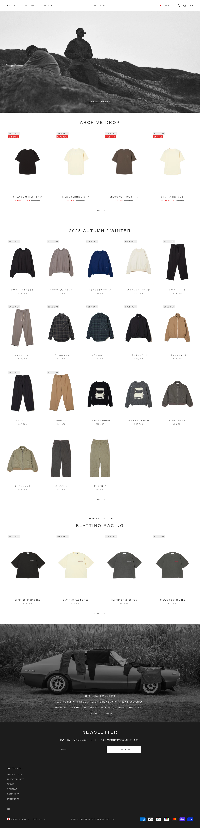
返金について (13, 799)
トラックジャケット (138, 355)
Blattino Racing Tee (27, 600)
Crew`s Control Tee (172, 600)
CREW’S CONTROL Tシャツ (27, 197)
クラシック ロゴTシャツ (172, 197)
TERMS (10, 784)
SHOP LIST (49, 5)
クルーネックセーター (100, 420)
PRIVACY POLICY (15, 779)
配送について (13, 794)
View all (100, 210)
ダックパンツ (61, 486)
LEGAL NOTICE (14, 774)
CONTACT (12, 789)
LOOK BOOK (30, 5)
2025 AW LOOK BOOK (100, 101)
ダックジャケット (177, 420)
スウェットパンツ (177, 290)
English (37, 819)
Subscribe (123, 749)
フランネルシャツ (61, 355)
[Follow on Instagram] (8, 809)
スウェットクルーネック (22, 290)
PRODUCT (12, 5)
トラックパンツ (22, 420)
